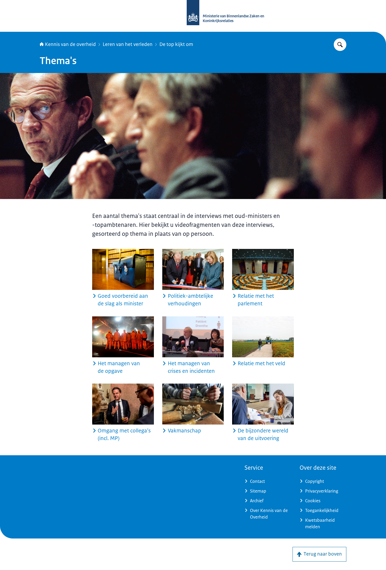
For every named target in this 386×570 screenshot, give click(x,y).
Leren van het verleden (128, 44)
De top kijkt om (176, 44)
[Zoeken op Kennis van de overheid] (340, 44)
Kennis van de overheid (70, 44)
